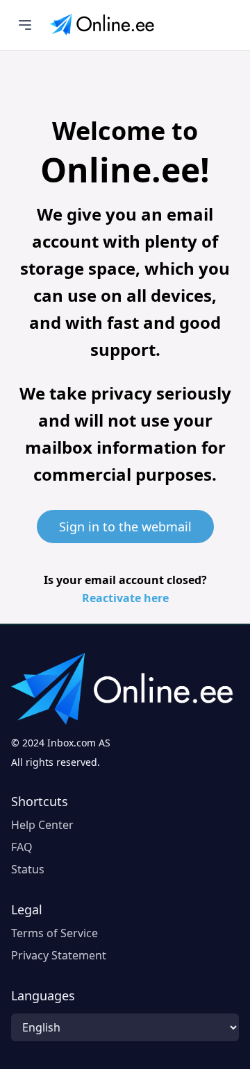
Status (27, 869)
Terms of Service (54, 933)
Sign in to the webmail (125, 526)
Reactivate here (125, 598)
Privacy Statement (58, 955)
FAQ (22, 847)
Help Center (42, 824)
